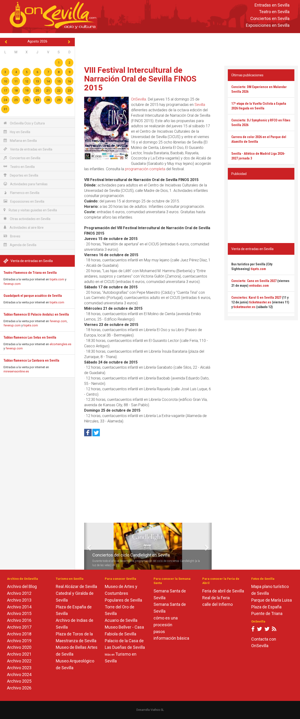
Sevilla (200, 104)
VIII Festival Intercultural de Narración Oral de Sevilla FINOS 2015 (140, 78)
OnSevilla (138, 99)
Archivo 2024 (19, 674)
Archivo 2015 (19, 613)
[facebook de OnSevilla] (253, 629)
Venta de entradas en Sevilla (30, 149)
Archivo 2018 (19, 633)
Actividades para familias (28, 184)
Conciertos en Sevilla (269, 18)
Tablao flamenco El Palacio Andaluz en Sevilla (36, 314)
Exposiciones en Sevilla (267, 25)
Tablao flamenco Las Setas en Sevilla (30, 337)
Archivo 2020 (19, 647)
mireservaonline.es (16, 371)
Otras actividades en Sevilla (29, 219)
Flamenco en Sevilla (24, 193)
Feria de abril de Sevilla (223, 590)
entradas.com (259, 285)
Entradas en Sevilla (272, 5)
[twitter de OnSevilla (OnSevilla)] (259, 629)
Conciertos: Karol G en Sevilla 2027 (256, 297)
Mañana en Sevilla (23, 141)
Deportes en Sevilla (23, 175)
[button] (86, 546)
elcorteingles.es (60, 344)
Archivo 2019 (19, 640)
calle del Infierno (217, 604)
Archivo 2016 (19, 620)
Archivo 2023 (19, 667)
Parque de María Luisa (271, 600)
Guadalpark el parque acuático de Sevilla (33, 296)
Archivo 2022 (19, 660)
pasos (159, 631)
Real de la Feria (216, 597)
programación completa (145, 169)
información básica (171, 638)
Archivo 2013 (19, 600)
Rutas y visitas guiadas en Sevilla (32, 210)
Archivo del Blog (22, 586)
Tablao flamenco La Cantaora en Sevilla (31, 360)
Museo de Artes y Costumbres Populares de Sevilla (123, 593)
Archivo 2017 (19, 627)
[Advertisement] (187, 48)
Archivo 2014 (19, 606)
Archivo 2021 (19, 654)
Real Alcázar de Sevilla (76, 586)
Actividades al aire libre (26, 227)
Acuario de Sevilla (121, 620)
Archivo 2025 (19, 681)
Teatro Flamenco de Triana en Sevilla (30, 272)
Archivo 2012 (19, 593)
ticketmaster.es (260, 302)
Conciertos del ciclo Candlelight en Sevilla (131, 555)
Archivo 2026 (19, 687)
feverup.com (12, 284)
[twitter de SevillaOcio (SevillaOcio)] (267, 629)
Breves (14, 236)
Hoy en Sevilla (19, 132)
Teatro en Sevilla (274, 11)
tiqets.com (57, 279)
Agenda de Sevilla (22, 245)
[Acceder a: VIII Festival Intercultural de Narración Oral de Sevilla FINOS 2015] (106, 128)
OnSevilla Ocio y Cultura (27, 123)
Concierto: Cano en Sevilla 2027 (254, 281)
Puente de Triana (266, 613)
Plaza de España (266, 606)
